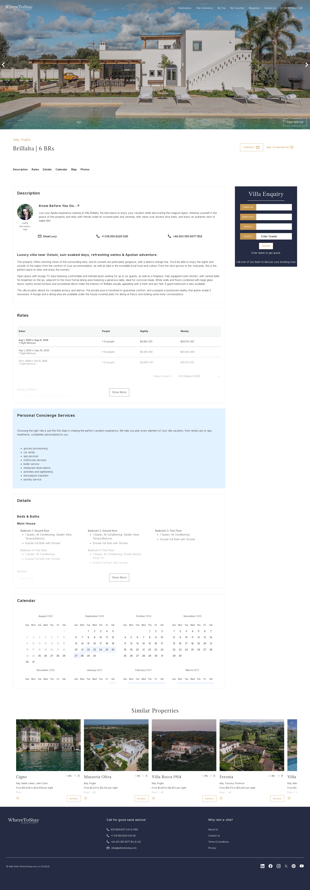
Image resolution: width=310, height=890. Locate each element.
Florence (239, 783)
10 (101, 637)
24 (100, 649)
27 (51, 655)
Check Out (248, 217)
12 (113, 637)
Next (307, 64)
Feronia (226, 776)
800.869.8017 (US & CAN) (124, 829)
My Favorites (237, 8)
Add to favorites (278, 147)
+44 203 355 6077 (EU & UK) (126, 841)
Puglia (25, 139)
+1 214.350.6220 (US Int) (123, 835)
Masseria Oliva (97, 776)
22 (88, 649)
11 (107, 637)
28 (58, 655)
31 (33, 661)
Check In (248, 207)
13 (76, 643)
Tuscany (229, 783)
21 (82, 649)
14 (82, 643)
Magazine (254, 8)
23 (94, 649)
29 (64, 655)
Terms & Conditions (218, 841)
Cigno (21, 776)
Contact (249, 147)
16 (94, 643)
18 (107, 643)
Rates (35, 169)
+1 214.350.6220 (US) (115, 236)
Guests (248, 236)
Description (20, 169)
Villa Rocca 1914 (166, 776)
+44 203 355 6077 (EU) (187, 236)
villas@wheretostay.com (124, 848)
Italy (16, 139)
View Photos (295, 122)
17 (101, 643)
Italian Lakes (27, 783)
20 (76, 649)
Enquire (266, 246)
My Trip (222, 8)
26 (45, 655)
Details (47, 169)
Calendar (61, 169)
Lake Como (42, 783)
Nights (248, 227)
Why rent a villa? (220, 819)
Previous (3, 64)
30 (27, 661)
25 (39, 655)
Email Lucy (50, 236)
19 (113, 643)
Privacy (212, 848)
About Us (213, 829)
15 (88, 643)
